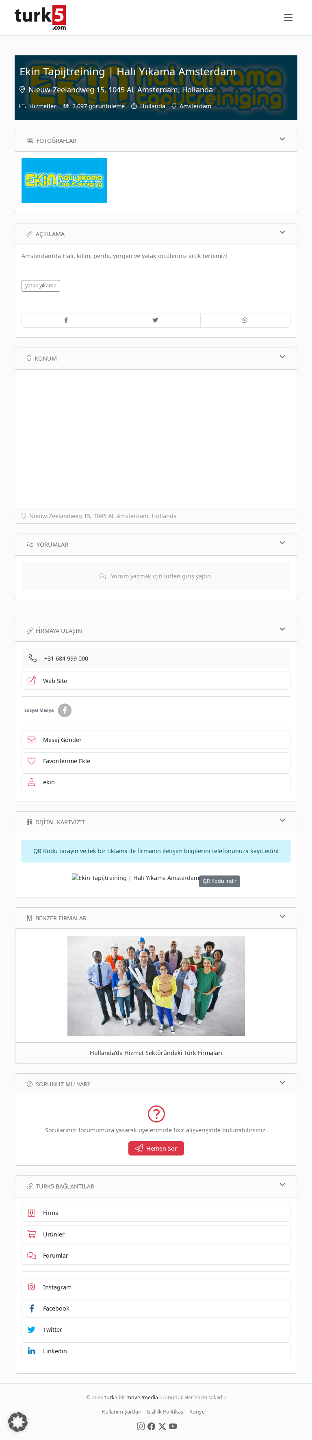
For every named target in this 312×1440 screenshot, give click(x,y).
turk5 (110, 1397)
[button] (18, 1422)
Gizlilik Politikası (165, 1411)
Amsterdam (195, 106)
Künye (197, 1411)
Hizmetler (42, 106)
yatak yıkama (40, 285)
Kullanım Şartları (121, 1411)
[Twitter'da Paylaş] (155, 320)
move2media (142, 1397)
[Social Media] (141, 1425)
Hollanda (152, 106)
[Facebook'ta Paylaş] (66, 320)
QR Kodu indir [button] (219, 881)
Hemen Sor (161, 1148)
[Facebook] (64, 710)
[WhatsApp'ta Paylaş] (245, 320)
